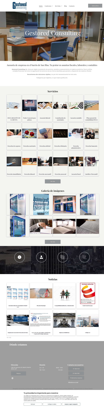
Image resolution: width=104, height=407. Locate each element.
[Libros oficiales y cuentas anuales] (87, 204)
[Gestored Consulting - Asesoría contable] (87, 226)
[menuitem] (41, 6)
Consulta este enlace (60, 399)
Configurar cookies (52, 404)
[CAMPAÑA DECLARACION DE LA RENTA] (41, 204)
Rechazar (33, 404)
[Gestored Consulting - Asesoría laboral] (64, 226)
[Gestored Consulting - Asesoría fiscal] (41, 226)
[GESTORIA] (64, 204)
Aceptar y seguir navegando (71, 404)
